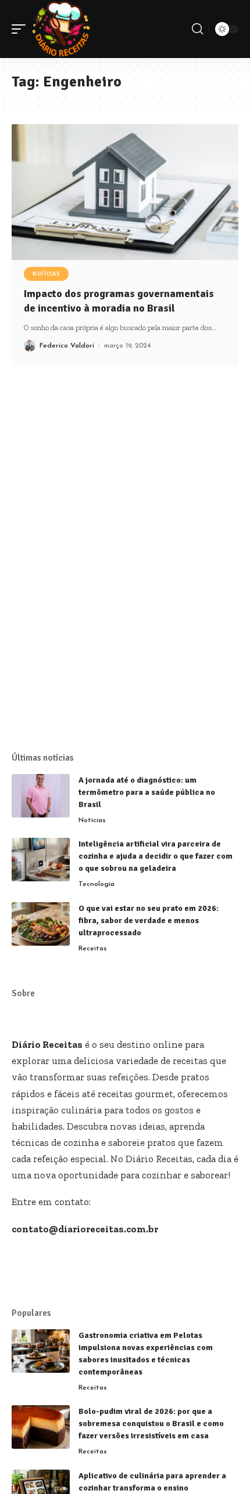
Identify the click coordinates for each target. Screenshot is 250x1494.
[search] (197, 29)
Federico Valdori (67, 345)
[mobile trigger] (21, 29)
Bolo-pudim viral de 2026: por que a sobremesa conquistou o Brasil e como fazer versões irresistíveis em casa (151, 1423)
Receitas (92, 948)
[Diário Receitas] (61, 29)
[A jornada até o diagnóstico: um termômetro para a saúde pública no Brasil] (41, 795)
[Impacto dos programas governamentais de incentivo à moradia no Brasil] (125, 192)
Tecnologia (96, 884)
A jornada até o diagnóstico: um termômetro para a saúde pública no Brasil (146, 792)
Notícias (46, 273)
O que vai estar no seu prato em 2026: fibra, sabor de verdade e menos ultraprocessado (148, 920)
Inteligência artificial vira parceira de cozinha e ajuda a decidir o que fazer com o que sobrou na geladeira (155, 856)
